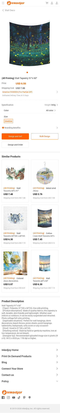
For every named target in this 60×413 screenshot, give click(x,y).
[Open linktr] (29, 397)
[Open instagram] (8, 397)
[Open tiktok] (19, 397)
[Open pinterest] (24, 397)
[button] (30, 93)
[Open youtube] (13, 397)
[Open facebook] (3, 397)
